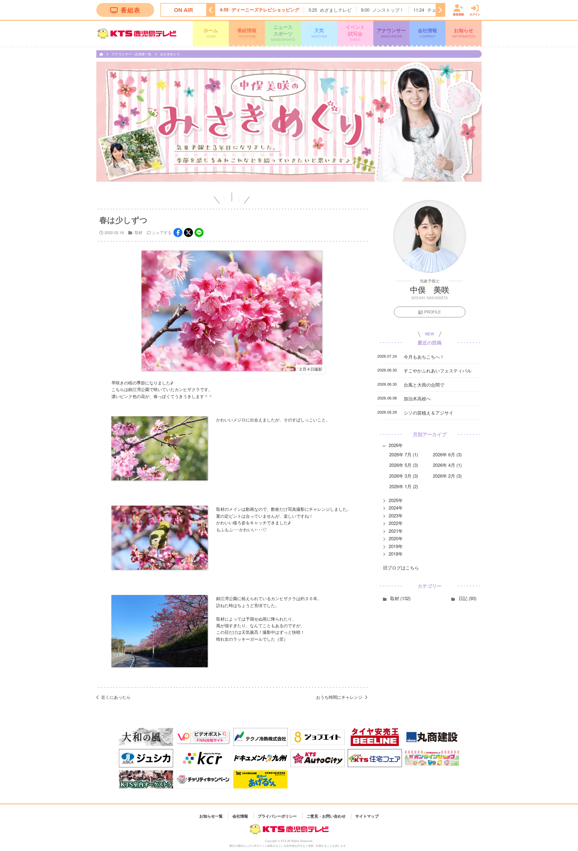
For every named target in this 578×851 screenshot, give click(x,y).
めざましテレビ (336, 10)
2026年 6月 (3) (447, 454)
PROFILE (432, 312)
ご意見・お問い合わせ (326, 816)
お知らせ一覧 (211, 816)
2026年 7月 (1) (403, 454)
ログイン (475, 14)
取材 (138, 232)
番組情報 (246, 32)
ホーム (211, 32)
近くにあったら (116, 697)
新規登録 (458, 14)
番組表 (131, 9)
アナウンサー (391, 32)
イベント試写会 (355, 32)
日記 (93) (467, 598)
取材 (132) (400, 598)
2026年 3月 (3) (403, 476)
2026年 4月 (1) (447, 465)
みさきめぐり (170, 53)
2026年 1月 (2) (403, 486)
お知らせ (463, 32)
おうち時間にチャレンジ (339, 697)
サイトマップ (367, 816)
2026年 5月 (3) (403, 465)
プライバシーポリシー (277, 816)
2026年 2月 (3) (447, 476)
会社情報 (427, 32)
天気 (319, 32)
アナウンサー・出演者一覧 (132, 53)
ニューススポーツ (283, 32)
